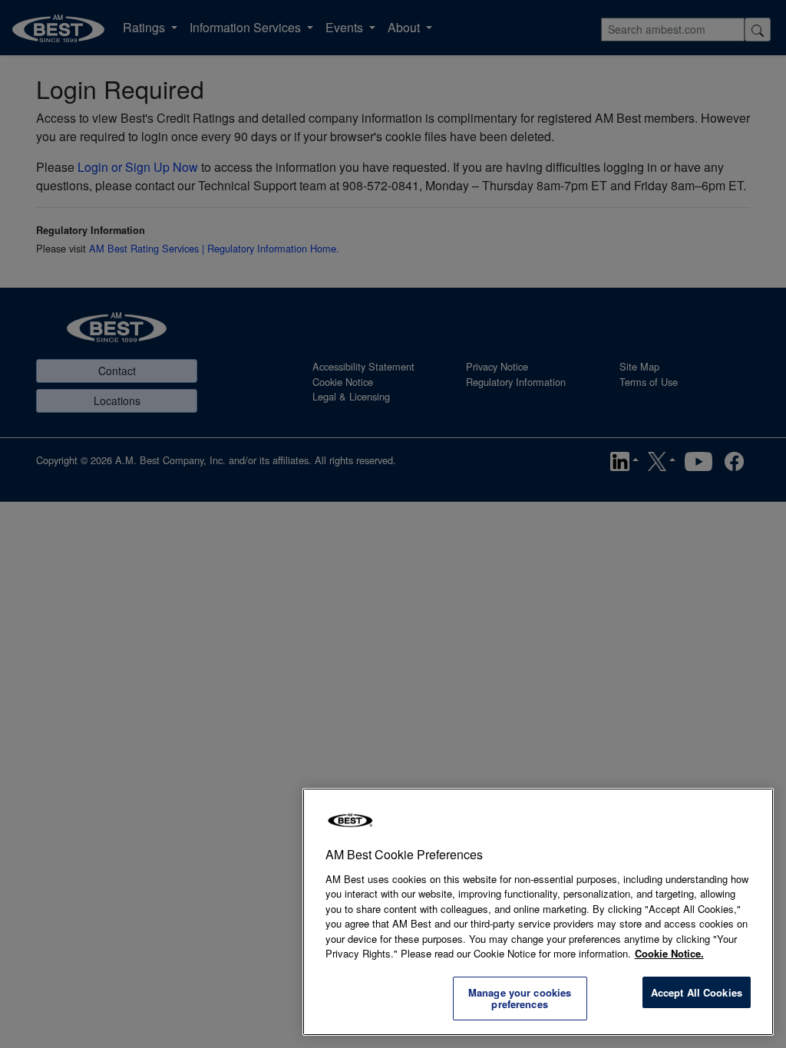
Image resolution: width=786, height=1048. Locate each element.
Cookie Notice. (669, 953)
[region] (538, 912)
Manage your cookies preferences (519, 998)
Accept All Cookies (696, 992)
